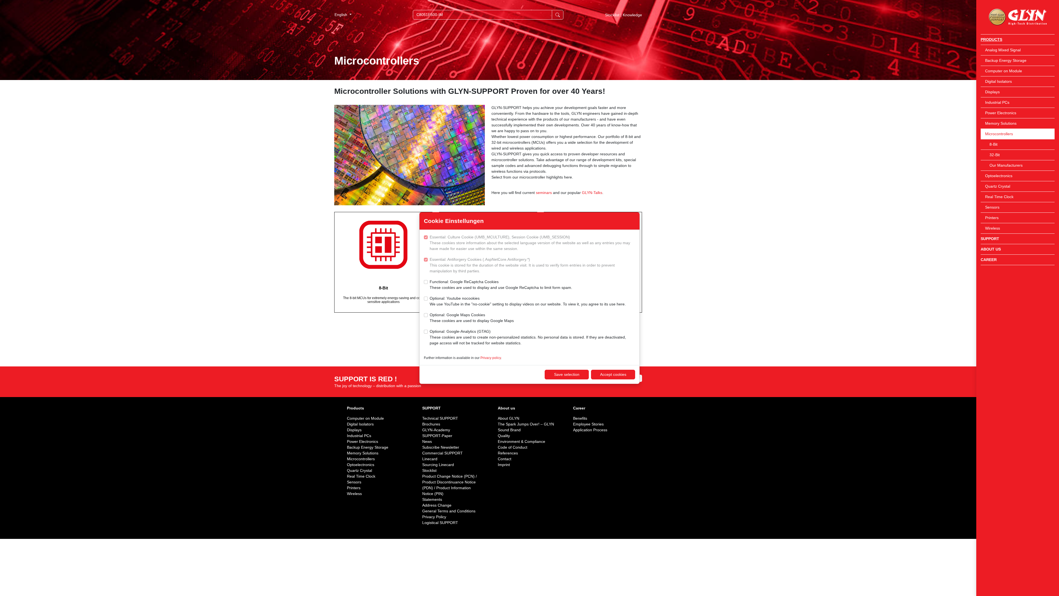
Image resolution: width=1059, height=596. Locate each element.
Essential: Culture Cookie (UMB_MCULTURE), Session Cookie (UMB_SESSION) (530, 243)
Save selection (566, 374)
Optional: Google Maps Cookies (472, 318)
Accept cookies (613, 374)
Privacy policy (490, 358)
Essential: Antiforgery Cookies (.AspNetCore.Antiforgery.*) (522, 265)
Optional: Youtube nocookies (528, 301)
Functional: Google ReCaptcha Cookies (501, 285)
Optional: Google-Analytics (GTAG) (528, 337)
